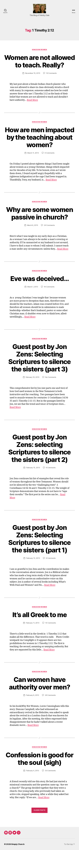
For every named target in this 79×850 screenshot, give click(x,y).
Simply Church (17, 844)
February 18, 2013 (32, 377)
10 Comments (50, 623)
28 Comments (50, 695)
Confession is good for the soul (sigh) (39, 758)
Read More (32, 100)
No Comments (50, 377)
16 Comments (51, 73)
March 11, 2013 (33, 153)
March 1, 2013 (32, 287)
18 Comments (49, 287)
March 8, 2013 (32, 225)
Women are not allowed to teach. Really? (39, 61)
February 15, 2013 (33, 468)
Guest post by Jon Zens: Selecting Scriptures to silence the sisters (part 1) (39, 538)
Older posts (39, 810)
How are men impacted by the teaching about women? (39, 137)
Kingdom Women (39, 50)
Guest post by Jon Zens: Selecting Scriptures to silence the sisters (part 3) (39, 358)
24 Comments (49, 225)
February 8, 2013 (32, 695)
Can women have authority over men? (39, 683)
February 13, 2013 (33, 558)
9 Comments (51, 468)
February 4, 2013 (32, 771)
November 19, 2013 (32, 73)
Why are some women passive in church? (39, 213)
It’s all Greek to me (39, 615)
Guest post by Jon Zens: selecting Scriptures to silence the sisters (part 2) (39, 448)
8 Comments (49, 153)
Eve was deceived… (39, 279)
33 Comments (50, 771)
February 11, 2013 (32, 623)
